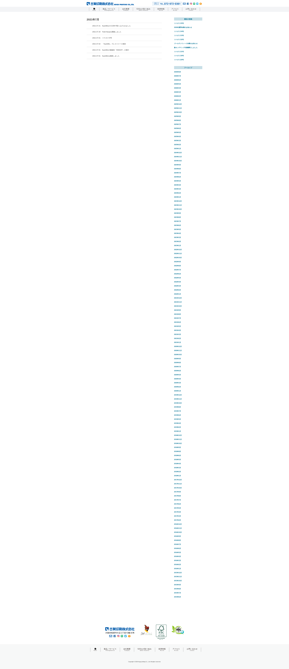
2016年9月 (177, 536)
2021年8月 (177, 314)
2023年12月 (178, 201)
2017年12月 (178, 480)
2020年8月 (177, 362)
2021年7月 (177, 318)
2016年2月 (177, 564)
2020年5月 (177, 375)
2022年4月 (177, 282)
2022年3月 (177, 286)
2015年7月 (177, 593)
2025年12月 (178, 104)
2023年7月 (177, 221)
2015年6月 (177, 597)
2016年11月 (178, 528)
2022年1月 (177, 294)
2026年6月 (177, 80)
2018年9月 (177, 447)
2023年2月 (177, 241)
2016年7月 (177, 544)
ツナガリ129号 (179, 60)
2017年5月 (177, 508)
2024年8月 (177, 169)
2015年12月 (178, 572)
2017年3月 (177, 516)
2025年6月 (177, 128)
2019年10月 (178, 403)
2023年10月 (178, 209)
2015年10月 (178, 580)
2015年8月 (177, 589)
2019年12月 (178, 395)
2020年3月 (177, 383)
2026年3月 (177, 92)
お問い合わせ (191, 9)
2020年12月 (178, 346)
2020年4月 (177, 379)
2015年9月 (177, 585)
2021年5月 (177, 326)
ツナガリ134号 (179, 31)
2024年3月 (177, 189)
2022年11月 (178, 253)
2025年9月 (177, 116)
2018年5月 (177, 459)
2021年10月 (178, 306)
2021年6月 (177, 322)
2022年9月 (177, 262)
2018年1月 (177, 476)
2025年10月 (178, 112)
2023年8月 (177, 217)
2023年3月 (177, 237)
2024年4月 (177, 185)
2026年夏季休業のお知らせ (183, 27)
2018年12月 (178, 435)
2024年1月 (177, 197)
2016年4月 (177, 556)
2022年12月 (178, 249)
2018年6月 (177, 455)
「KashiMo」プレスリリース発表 (114, 44)
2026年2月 (177, 96)
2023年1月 (177, 245)
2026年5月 (177, 84)
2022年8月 (177, 266)
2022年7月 (177, 270)
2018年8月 (177, 451)
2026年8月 (177, 72)
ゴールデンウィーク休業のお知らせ (186, 43)
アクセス (175, 9)
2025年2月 (177, 144)
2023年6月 (177, 225)
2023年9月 (177, 213)
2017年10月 (178, 488)
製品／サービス (109, 9)
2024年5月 (177, 181)
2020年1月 (177, 391)
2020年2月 (177, 387)
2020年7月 (177, 366)
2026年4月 (177, 88)
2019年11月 (178, 399)
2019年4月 (177, 423)
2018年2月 (177, 471)
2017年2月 (177, 520)
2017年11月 (178, 484)
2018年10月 (178, 443)
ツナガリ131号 (179, 51)
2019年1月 (177, 431)
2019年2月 (177, 427)
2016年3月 (177, 560)
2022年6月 (177, 274)
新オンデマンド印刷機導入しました (186, 47)
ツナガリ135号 (179, 23)
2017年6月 (177, 504)
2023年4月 (177, 233)
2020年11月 (178, 350)
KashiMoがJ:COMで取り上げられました (116, 26)
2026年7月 (177, 76)
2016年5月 (177, 552)
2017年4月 (177, 512)
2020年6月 (177, 371)
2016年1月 (177, 568)
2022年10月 (178, 257)
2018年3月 (177, 468)
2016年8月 (177, 540)
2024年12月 (178, 152)
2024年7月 (177, 173)
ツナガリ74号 (107, 38)
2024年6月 (177, 177)
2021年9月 (177, 310)
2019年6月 (177, 415)
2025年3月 (177, 140)
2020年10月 (178, 354)
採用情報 (161, 9)
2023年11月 (178, 205)
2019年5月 (177, 419)
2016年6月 (177, 548)
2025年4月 (177, 136)
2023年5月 (177, 229)
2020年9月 (177, 358)
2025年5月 (177, 132)
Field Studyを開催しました (111, 32)
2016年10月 (178, 532)
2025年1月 (177, 148)
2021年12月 (178, 298)
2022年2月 (177, 290)
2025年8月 (177, 120)
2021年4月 (177, 330)
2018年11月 (178, 439)
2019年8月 (177, 407)
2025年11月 (178, 108)
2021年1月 (177, 342)
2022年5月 (177, 278)
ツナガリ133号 (179, 35)
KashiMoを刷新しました (110, 56)
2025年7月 (177, 124)
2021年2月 (177, 338)
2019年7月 (177, 411)
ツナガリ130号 (179, 55)
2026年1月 (177, 100)
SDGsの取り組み (143, 9)
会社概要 (125, 9)
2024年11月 (178, 157)
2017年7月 (177, 500)
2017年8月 (177, 496)
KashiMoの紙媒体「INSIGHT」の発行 (115, 50)
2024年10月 (178, 161)
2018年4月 (177, 463)
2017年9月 (177, 492)
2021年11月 (178, 302)
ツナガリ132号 (179, 39)
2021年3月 (177, 334)
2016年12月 (178, 524)
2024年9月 (177, 165)
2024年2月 (177, 193)
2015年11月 (178, 576)
